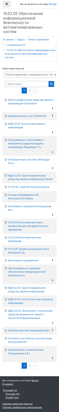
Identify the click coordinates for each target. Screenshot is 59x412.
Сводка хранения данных (17, 403)
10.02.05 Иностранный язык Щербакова (24, 239)
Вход (53, 4)
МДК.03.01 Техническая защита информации (26, 125)
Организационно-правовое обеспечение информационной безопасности (27, 272)
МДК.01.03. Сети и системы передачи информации (30, 301)
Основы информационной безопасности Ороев (23, 196)
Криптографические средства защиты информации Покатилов (30, 101)
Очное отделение (38, 39)
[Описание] (53, 108)
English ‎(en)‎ (12, 397)
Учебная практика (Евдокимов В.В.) (29, 330)
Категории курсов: (13, 68)
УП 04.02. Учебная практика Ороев (28, 186)
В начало (8, 39)
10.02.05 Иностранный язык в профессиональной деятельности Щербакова (28, 226)
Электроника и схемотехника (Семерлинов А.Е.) (25, 351)
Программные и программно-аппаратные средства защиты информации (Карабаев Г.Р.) (26, 143)
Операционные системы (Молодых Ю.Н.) (29, 161)
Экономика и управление (23, 260)
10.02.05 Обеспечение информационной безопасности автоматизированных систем (30, 54)
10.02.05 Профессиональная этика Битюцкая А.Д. (28, 250)
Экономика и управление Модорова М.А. (29, 208)
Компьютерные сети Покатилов (27, 115)
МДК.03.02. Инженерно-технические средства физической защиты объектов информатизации (30, 314)
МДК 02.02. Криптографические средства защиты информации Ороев (30, 177)
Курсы (21, 39)
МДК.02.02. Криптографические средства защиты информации (27, 289)
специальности (16, 44)
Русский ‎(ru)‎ (10, 390)
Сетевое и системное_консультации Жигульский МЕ (30, 340)
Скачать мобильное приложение (22, 407)
